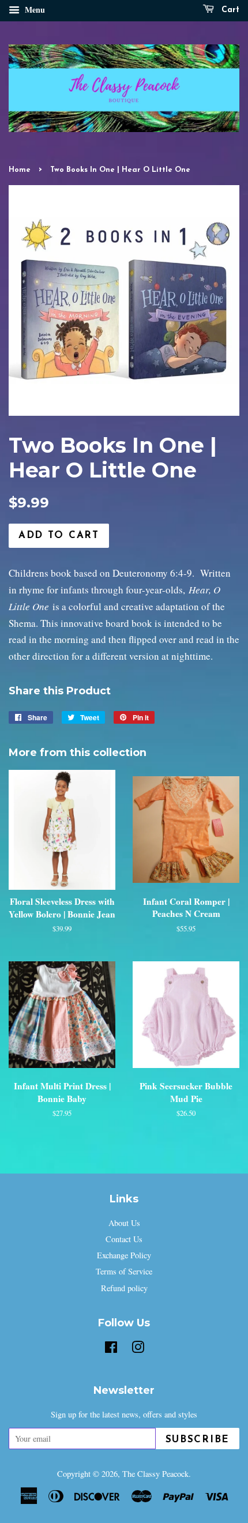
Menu (33, 9)
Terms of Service (124, 1271)
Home (20, 170)
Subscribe (198, 1440)
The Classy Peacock (155, 1473)
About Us (124, 1222)
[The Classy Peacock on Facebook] (111, 1349)
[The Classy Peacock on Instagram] (137, 1349)
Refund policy (124, 1288)
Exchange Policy (124, 1255)
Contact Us (124, 1239)
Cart (229, 10)
